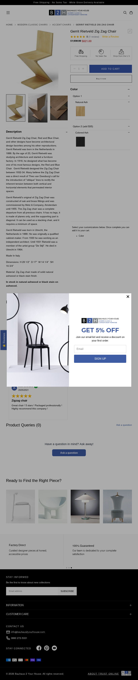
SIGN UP (100, 358)
